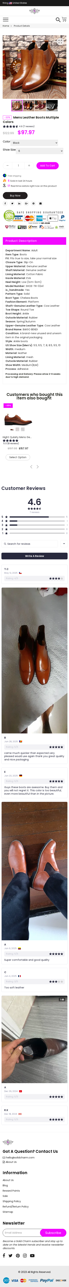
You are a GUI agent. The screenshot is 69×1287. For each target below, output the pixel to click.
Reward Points (11, 1190)
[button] (29, 106)
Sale (5, 1196)
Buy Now (15, 195)
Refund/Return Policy (16, 1206)
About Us (11, 1162)
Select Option (17, 457)
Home (6, 25)
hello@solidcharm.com (20, 1157)
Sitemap (8, 1212)
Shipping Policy (12, 1201)
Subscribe (53, 1233)
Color (6, 142)
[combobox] (64, 543)
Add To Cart (47, 165)
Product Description (21, 241)
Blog (5, 1185)
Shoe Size (9, 150)
